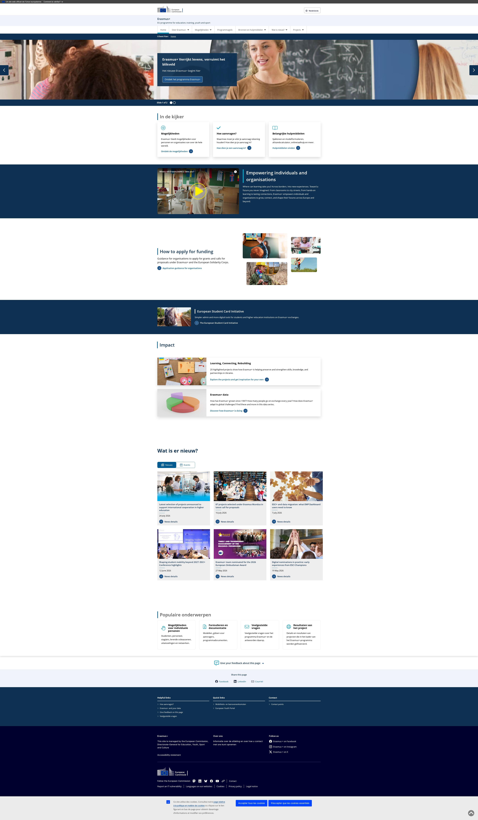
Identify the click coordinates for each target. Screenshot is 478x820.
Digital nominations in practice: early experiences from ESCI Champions (290, 563)
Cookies (220, 786)
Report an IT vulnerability (169, 786)
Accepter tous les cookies (251, 803)
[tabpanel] (240, 526)
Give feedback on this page (171, 712)
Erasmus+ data (219, 394)
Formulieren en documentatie (218, 627)
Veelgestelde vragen (260, 627)
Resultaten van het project (302, 627)
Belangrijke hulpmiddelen (288, 133)
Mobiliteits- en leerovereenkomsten (230, 704)
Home (163, 29)
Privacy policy (235, 786)
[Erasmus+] (171, 9)
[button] (221, 681)
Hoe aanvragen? (227, 133)
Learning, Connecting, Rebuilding (230, 363)
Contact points (277, 704)
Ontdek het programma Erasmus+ (182, 79)
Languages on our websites (199, 786)
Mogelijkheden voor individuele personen (178, 628)
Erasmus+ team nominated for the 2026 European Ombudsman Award (236, 563)
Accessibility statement (169, 755)
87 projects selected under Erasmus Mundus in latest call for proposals (239, 506)
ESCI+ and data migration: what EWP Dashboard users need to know (296, 506)
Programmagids (225, 29)
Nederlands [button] (314, 11)
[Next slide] (473, 70)
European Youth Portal (225, 708)
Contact (233, 781)
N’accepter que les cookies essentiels (290, 803)
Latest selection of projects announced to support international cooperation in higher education (181, 507)
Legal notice (252, 786)
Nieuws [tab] (169, 464)
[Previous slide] (4, 70)
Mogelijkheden (170, 133)
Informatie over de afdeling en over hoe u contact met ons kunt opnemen (238, 743)
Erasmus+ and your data (170, 708)
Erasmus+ (162, 736)
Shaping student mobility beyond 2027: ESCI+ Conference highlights (182, 563)
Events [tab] (187, 464)
